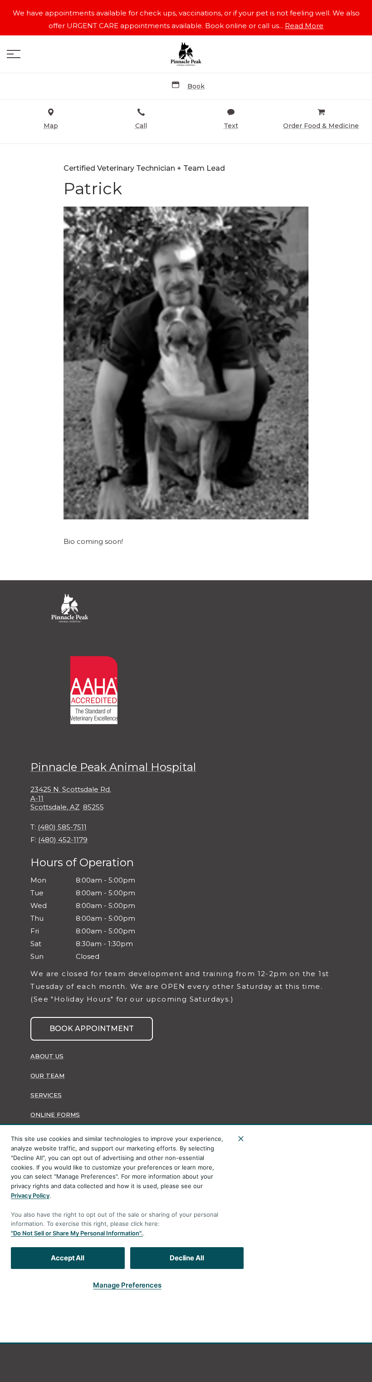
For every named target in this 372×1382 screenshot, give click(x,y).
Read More (304, 26)
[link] (186, 54)
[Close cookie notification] (241, 1139)
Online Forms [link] (55, 1114)
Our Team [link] (47, 1075)
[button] (13, 54)
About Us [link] (47, 1056)
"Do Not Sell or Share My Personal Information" (76, 1233)
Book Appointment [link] (91, 1028)
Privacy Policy (30, 1195)
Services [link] (46, 1095)
